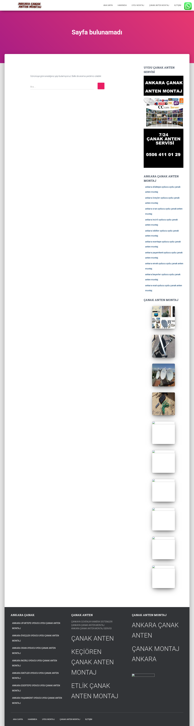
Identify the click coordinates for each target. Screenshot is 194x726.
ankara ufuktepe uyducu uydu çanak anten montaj (36, 626)
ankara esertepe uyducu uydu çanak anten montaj (36, 688)
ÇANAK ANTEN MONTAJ (159, 5)
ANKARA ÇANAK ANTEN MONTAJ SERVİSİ (91, 628)
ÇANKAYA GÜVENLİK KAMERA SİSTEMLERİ (91, 621)
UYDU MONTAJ (138, 5)
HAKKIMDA (122, 5)
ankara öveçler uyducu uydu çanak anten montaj (35, 638)
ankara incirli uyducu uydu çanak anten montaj (34, 663)
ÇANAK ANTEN (92, 638)
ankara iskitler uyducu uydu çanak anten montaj (35, 675)
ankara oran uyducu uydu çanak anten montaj (34, 650)
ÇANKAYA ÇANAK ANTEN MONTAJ (87, 625)
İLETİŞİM (177, 5)
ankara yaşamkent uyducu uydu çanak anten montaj (37, 700)
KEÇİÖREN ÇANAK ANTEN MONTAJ (92, 662)
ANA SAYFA (108, 5)
